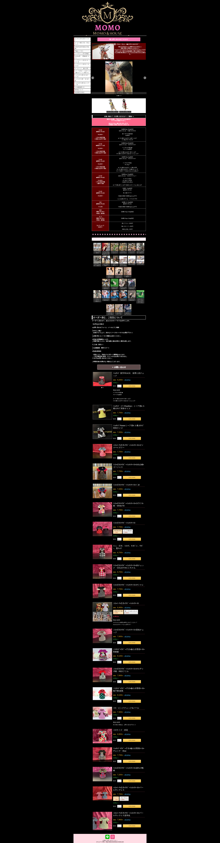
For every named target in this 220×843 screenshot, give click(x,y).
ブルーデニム (124, 798)
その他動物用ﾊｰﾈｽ (79, 87)
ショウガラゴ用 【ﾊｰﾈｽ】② (82, 79)
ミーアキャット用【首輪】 (82, 53)
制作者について (79, 89)
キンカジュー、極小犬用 (81, 68)
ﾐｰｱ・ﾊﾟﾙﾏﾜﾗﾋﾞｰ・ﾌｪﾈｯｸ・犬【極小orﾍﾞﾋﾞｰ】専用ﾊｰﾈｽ (82, 71)
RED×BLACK (117, 531)
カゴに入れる (132, 386)
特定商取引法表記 (79, 92)
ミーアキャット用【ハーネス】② (82, 65)
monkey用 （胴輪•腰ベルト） (82, 56)
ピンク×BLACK (128, 531)
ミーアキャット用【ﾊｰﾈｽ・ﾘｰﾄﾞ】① (82, 61)
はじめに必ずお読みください (82, 39)
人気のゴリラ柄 (118, 612)
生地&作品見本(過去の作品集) (82, 47)
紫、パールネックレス (131, 612)
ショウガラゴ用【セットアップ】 (82, 83)
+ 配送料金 (127, 380)
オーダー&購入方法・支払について (82, 43)
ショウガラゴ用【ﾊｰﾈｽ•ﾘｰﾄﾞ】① (81, 75)
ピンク (116, 798)
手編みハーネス (79, 51)
